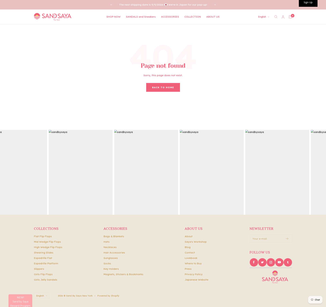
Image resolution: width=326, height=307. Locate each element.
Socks (107, 263)
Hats (107, 241)
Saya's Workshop (196, 241)
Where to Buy (193, 263)
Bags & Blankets (114, 236)
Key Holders (111, 268)
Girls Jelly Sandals (45, 279)
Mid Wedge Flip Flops (47, 241)
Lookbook (191, 258)
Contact (190, 252)
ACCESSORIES (170, 16)
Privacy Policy (194, 274)
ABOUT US (213, 16)
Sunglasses (111, 258)
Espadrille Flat (43, 258)
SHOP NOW (113, 16)
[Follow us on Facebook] (254, 262)
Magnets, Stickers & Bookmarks (123, 274)
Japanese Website (196, 279)
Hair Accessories (114, 252)
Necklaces (110, 247)
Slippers (39, 268)
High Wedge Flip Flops (48, 247)
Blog (188, 247)
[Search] (275, 16)
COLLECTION (192, 16)
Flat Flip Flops (43, 236)
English (262, 16)
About (189, 236)
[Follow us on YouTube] (279, 262)
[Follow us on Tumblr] (288, 262)
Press (188, 268)
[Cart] (290, 16)
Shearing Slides (43, 252)
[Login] (283, 16)
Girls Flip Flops (43, 274)
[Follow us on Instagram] (271, 262)
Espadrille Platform (46, 263)
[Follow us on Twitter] (262, 262)
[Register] (287, 238)
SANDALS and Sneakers (141, 16)
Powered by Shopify (108, 295)
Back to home (163, 87)
